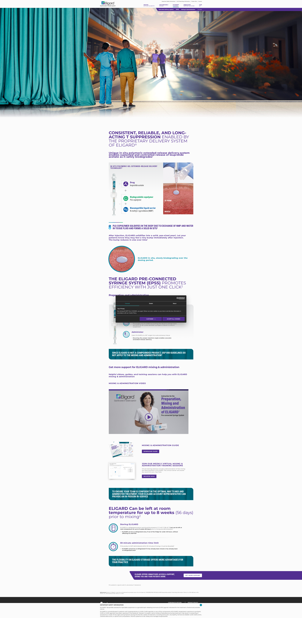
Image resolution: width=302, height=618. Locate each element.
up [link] (200, 5)
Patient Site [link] (194, 1)
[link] (178, 298)
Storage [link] (200, 9)
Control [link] (176, 5)
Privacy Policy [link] (193, 602)
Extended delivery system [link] (166, 9)
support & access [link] (189, 5)
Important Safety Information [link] (168, 1)
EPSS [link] (177, 9)
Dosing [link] (163, 5)
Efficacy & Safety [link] (149, 5)
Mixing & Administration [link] (188, 9)
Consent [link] (127, 303)
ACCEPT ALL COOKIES (173, 319)
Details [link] (151, 303)
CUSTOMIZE (149, 319)
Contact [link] (200, 1)
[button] (201, 605)
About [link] (174, 303)
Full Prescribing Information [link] (183, 1)
